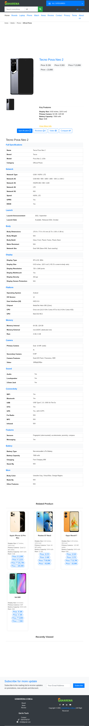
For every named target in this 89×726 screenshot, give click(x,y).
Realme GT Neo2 (44, 535)
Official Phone (27, 23)
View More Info (45, 126)
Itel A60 (18, 597)
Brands (14, 15)
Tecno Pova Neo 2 (51, 59)
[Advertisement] (44, 40)
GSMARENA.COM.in (68, 708)
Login (81, 9)
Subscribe (79, 686)
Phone (29, 15)
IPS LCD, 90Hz (38, 260)
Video (52, 131)
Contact (59, 15)
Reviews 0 (40, 131)
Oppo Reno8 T (71, 535)
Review (51, 15)
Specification (24, 131)
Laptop (22, 15)
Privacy (67, 15)
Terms (74, 15)
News (43, 15)
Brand (24, 703)
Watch (36, 15)
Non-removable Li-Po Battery (42, 451)
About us (81, 16)
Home (7, 15)
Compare (65, 131)
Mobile (12, 23)
